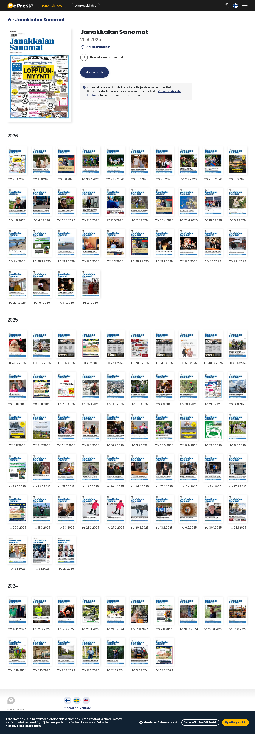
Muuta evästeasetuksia (161, 722)
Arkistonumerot (95, 47)
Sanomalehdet (52, 5)
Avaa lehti (94, 72)
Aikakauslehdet (85, 5)
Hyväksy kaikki (235, 722)
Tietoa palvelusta (77, 708)
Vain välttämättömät (200, 722)
